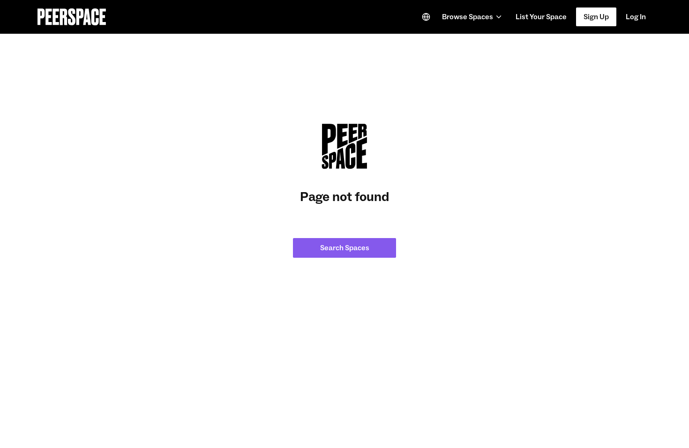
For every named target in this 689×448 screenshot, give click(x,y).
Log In (636, 17)
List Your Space (541, 19)
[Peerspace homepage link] (71, 17)
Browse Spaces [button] (467, 17)
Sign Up (596, 17)
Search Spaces (344, 248)
